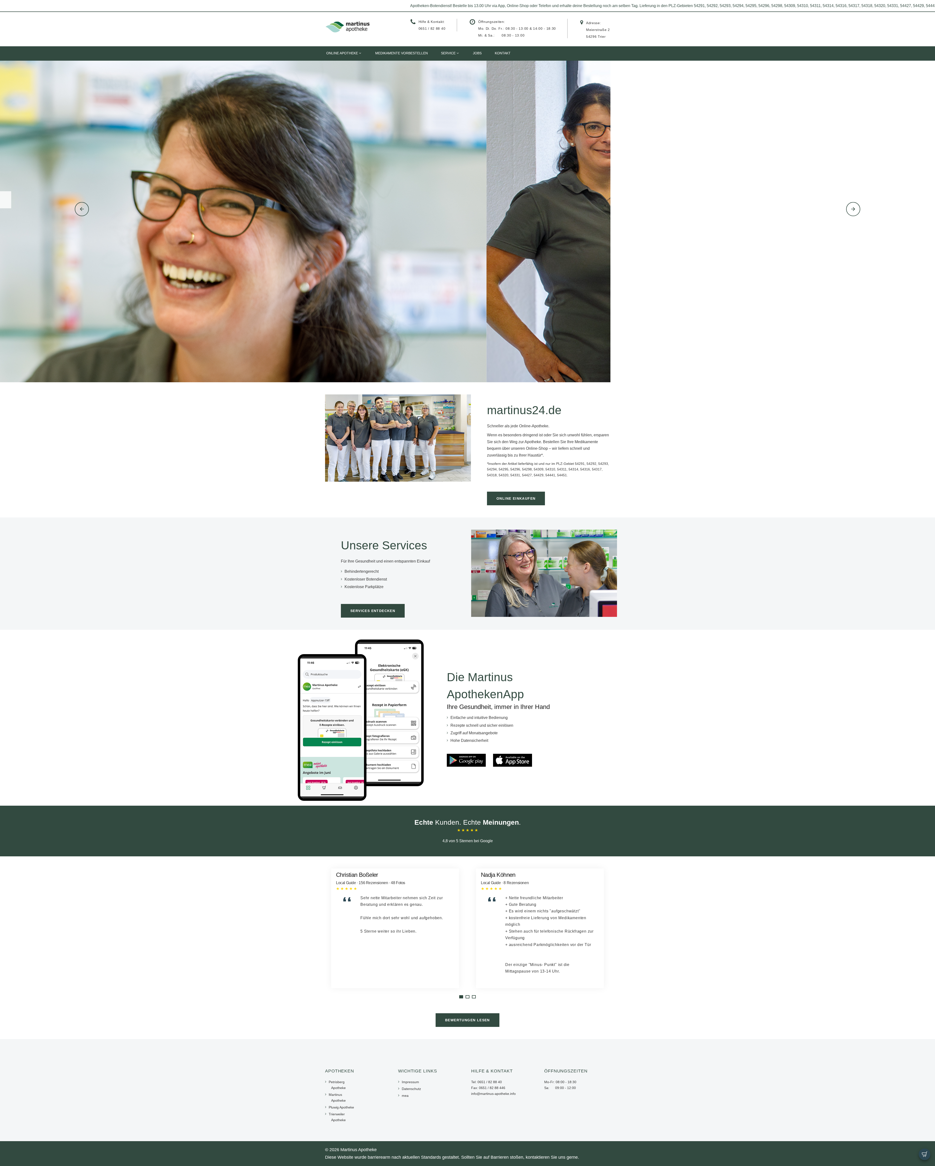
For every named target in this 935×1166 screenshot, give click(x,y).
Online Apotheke (342, 53)
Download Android (459, 237)
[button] (82, 209)
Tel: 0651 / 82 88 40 (486, 1082)
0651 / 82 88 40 (432, 28)
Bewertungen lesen (467, 1020)
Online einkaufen (515, 498)
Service (448, 53)
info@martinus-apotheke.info (493, 1094)
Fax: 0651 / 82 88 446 (488, 1088)
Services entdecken (372, 611)
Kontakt (503, 53)
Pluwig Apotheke (341, 1107)
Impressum (410, 1082)
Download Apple (395, 237)
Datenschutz (411, 1089)
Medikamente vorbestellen (401, 53)
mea (405, 1096)
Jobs (477, 53)
